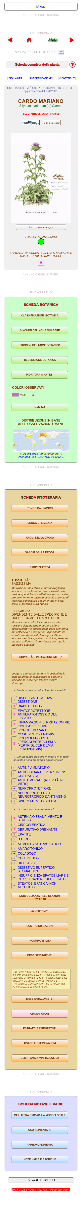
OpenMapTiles (27, 456)
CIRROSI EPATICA (31, 825)
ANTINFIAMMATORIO (34, 767)
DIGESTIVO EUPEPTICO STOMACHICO (36, 869)
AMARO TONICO (30, 848)
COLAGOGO (27, 853)
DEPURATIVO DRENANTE (38, 829)
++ (14, 767)
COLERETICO (28, 858)
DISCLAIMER (15, 78)
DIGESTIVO (26, 863)
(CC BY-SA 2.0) (54, 456)
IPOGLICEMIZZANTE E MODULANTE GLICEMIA (36, 732)
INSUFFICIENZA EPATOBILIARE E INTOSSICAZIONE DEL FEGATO (43, 877)
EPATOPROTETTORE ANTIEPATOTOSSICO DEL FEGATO (37, 714)
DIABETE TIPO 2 (30, 706)
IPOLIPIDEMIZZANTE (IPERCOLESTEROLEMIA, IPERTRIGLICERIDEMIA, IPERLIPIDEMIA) (37, 744)
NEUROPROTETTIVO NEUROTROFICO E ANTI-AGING (42, 794)
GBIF (41, 456)
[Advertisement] (44, 24)
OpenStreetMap (33, 453)
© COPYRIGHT (67, 78)
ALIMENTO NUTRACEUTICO (39, 844)
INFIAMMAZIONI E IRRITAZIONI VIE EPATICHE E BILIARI (44, 724)
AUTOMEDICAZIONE (41, 78)
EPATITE (24, 834)
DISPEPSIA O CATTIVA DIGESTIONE (35, 699)
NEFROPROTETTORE (34, 788)
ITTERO (23, 839)
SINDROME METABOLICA (37, 801)
